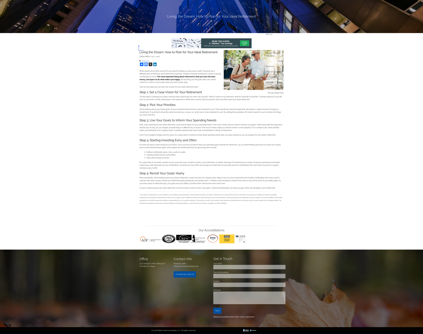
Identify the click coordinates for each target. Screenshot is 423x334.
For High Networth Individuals (273, 54)
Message (225, 290)
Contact (280, 61)
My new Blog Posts (276, 93)
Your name (226, 263)
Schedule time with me (185, 274)
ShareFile (269, 82)
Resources (270, 66)
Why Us (269, 34)
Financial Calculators (274, 72)
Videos (279, 82)
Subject (224, 281)
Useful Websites (272, 77)
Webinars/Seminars (276, 88)
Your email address (229, 272)
